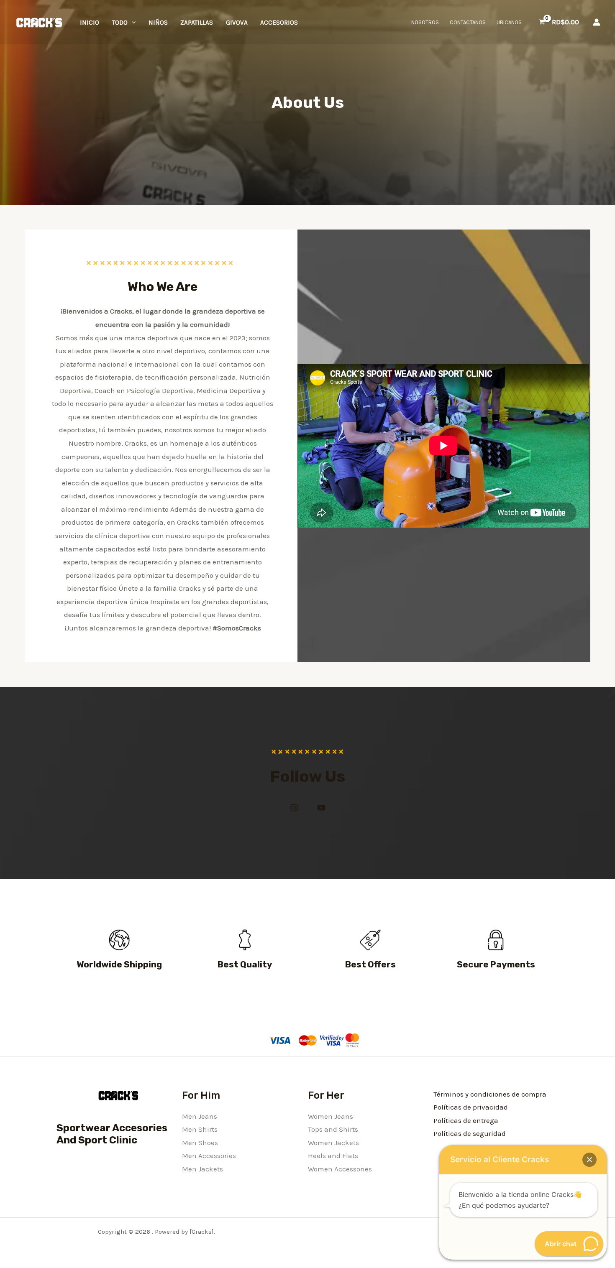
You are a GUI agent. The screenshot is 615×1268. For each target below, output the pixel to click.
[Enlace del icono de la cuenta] (596, 22)
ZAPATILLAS (196, 22)
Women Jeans (330, 1116)
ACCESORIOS (279, 22)
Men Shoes (200, 1142)
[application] (132, 22)
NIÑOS (158, 22)
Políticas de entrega (465, 1120)
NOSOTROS (425, 22)
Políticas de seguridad (469, 1133)
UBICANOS (509, 22)
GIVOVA (237, 22)
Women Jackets (333, 1142)
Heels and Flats (333, 1155)
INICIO (89, 22)
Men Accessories (209, 1155)
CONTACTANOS (468, 22)
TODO (120, 22)
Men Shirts (200, 1129)
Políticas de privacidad (470, 1107)
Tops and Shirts (333, 1129)
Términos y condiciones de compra (489, 1094)
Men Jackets (202, 1169)
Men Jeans (199, 1116)
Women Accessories (340, 1169)
